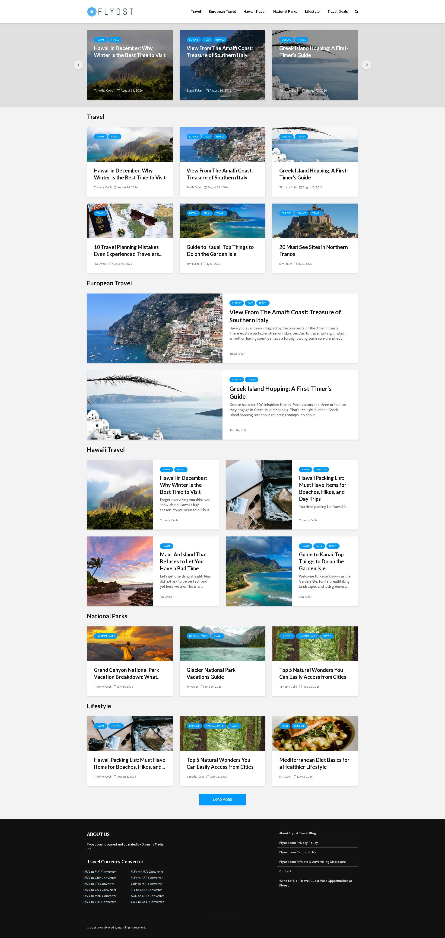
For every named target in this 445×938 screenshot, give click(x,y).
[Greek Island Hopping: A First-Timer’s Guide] (315, 64)
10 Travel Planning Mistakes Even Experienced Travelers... (128, 250)
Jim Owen (100, 263)
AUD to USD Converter (147, 896)
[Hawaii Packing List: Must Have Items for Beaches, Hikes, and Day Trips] (259, 494)
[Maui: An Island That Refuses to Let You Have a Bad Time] (120, 571)
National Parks (285, 11)
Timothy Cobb (104, 90)
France (301, 213)
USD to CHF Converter (99, 902)
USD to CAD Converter (99, 890)
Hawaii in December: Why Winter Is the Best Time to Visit (130, 51)
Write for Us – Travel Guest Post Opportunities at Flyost (315, 883)
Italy (207, 39)
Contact (285, 871)
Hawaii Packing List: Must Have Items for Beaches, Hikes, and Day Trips (322, 488)
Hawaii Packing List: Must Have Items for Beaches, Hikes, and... (129, 763)
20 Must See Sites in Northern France (313, 250)
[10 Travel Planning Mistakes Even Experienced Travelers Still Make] (130, 220)
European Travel (222, 11)
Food (285, 725)
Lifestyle (312, 11)
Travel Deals (337, 11)
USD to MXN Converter (99, 896)
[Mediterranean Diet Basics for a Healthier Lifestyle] (315, 733)
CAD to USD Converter (147, 902)
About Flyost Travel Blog (297, 833)
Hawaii (100, 39)
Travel (196, 11)
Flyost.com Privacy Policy (298, 843)
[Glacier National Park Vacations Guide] (222, 643)
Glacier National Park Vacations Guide (211, 673)
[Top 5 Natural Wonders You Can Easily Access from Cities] (315, 643)
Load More (222, 800)
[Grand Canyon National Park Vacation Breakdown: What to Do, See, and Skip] (130, 643)
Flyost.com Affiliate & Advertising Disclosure (312, 862)
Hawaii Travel (254, 11)
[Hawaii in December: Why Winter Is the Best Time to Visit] (130, 64)
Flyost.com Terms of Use (297, 852)
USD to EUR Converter (99, 872)
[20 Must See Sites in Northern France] (315, 220)
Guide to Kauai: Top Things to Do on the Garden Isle (220, 250)
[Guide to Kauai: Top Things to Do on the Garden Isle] (222, 220)
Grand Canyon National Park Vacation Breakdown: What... (127, 673)
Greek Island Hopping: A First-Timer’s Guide (313, 51)
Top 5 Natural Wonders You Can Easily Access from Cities (312, 673)
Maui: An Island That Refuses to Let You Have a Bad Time (183, 561)
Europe (193, 39)
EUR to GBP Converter (146, 878)
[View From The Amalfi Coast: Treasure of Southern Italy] (222, 64)
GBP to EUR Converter (146, 884)
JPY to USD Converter (146, 890)
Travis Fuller (194, 90)
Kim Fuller (193, 263)
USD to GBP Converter (99, 878)
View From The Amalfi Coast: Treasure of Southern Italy (220, 51)
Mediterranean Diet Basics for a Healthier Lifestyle (314, 763)
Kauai (206, 213)
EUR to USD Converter (147, 872)
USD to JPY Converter (98, 884)
